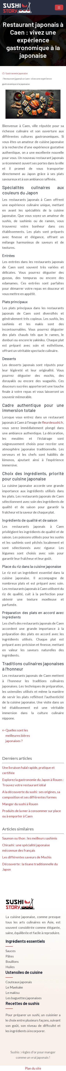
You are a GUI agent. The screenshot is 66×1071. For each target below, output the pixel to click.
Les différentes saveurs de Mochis (27, 857)
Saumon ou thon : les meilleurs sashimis (29, 838)
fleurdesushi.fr (52, 422)
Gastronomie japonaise (17, 73)
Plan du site (33, 1068)
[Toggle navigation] (59, 7)
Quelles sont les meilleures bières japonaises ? (18, 735)
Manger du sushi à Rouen (20, 804)
